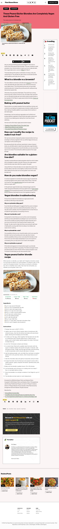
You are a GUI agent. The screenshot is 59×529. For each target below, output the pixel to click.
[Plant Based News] (1, 2)
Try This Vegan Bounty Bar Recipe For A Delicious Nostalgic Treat (21, 396)
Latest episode (51, 129)
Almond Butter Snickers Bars (12, 393)
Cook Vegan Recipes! (11, 430)
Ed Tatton (6, 23)
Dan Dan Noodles (51, 44)
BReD (22, 70)
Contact (18, 509)
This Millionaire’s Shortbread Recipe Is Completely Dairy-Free (20, 394)
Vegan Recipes (14, 8)
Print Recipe (27, 61)
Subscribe (28, 511)
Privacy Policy (38, 509)
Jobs (18, 511)
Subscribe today (53, 2)
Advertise (28, 513)
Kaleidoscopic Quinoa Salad (50, 488)
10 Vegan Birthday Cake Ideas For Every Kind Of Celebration (51, 48)
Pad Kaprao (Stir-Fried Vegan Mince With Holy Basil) (51, 54)
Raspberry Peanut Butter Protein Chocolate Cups (17, 125)
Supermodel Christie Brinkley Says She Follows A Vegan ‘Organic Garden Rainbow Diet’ (51, 68)
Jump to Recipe (17, 61)
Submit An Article (20, 513)
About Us (28, 509)
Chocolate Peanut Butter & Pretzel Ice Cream (16, 129)
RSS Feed (37, 513)
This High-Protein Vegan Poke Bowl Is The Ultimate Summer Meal (51, 75)
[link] (31, 2)
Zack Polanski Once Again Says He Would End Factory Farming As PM (51, 82)
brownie (29, 82)
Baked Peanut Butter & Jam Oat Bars (14, 127)
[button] (4, 294)
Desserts (6, 8)
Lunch (3, 485)
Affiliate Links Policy (39, 511)
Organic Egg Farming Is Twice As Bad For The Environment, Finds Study (51, 60)
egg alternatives (18, 182)
